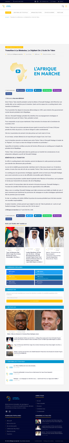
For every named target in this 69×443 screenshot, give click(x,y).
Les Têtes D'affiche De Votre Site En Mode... (25, 365)
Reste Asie (60, 12)
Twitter (30, 90)
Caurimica (9, 434)
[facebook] (35, 2)
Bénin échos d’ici (11, 423)
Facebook (21, 90)
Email (9, 93)
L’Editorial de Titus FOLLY (20, 12)
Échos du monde (49, 12)
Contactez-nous (44, 1)
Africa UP (9, 420)
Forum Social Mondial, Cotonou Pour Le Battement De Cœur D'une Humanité (33, 372)
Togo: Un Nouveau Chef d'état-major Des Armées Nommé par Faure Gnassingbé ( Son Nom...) (13, 255)
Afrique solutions (36, 12)
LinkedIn (39, 90)
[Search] (63, 6)
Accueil (8, 12)
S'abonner (35, 301)
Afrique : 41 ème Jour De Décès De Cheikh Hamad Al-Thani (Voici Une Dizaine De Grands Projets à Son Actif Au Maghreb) (38, 352)
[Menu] (66, 6)
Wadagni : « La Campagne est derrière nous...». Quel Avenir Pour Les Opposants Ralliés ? (36, 378)
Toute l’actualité (41, 403)
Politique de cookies (49, 441)
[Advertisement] (34, 31)
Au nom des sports (12, 426)
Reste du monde (11, 431)
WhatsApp (48, 90)
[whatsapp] (38, 2)
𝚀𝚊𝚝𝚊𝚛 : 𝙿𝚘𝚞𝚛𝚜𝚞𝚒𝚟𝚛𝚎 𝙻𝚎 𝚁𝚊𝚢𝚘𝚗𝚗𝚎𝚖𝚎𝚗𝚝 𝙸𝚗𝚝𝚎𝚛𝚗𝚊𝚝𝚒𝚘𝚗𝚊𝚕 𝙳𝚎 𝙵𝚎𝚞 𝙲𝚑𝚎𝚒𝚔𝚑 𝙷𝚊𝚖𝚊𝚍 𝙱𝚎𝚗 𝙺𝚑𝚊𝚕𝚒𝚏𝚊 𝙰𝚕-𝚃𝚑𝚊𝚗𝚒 (53, 255)
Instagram (57, 90)
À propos (54, 1)
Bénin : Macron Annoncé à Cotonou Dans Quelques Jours (23, 334)
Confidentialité (40, 411)
